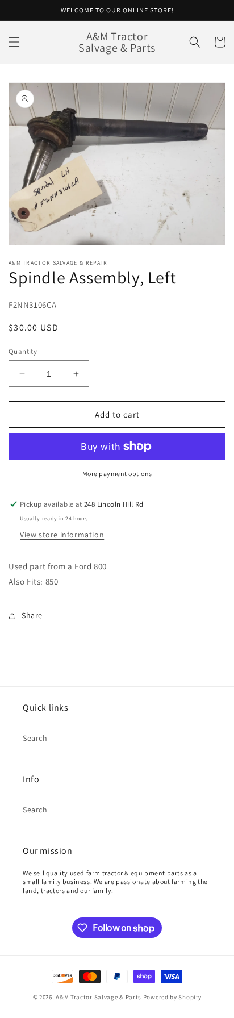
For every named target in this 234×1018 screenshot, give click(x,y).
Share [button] (32, 615)
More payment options (117, 473)
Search (35, 738)
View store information (62, 534)
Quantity (23, 351)
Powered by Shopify (172, 997)
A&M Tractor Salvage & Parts (98, 997)
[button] (14, 42)
